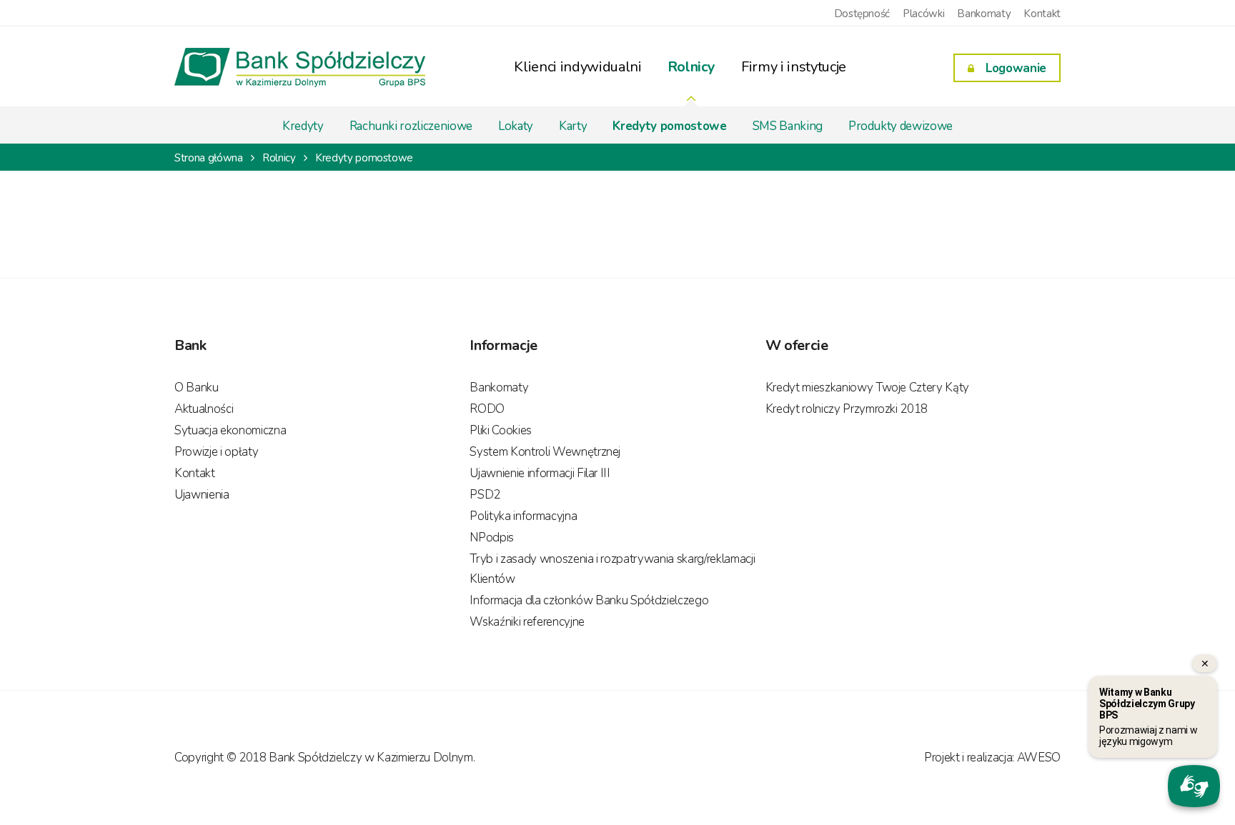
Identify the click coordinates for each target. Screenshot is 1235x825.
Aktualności (203, 409)
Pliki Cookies (501, 430)
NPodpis (492, 537)
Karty (573, 126)
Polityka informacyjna (523, 516)
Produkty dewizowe (900, 126)
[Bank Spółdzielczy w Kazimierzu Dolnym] (299, 77)
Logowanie (1016, 68)
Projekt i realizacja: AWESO (992, 757)
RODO (487, 409)
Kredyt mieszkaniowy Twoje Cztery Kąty (867, 387)
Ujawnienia (201, 494)
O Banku (196, 387)
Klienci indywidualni (577, 66)
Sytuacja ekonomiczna (230, 430)
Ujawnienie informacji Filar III (540, 473)
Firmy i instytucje (793, 66)
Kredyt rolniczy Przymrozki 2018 (846, 409)
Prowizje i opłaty (216, 452)
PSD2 (485, 494)
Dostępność (862, 13)
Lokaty (515, 126)
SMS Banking (788, 126)
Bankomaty (984, 13)
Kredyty (303, 126)
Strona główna (208, 158)
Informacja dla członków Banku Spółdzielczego (589, 600)
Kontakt (1042, 13)
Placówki (923, 13)
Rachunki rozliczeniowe (411, 126)
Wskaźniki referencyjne (527, 622)
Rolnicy (692, 66)
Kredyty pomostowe (669, 126)
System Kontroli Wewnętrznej (545, 452)
